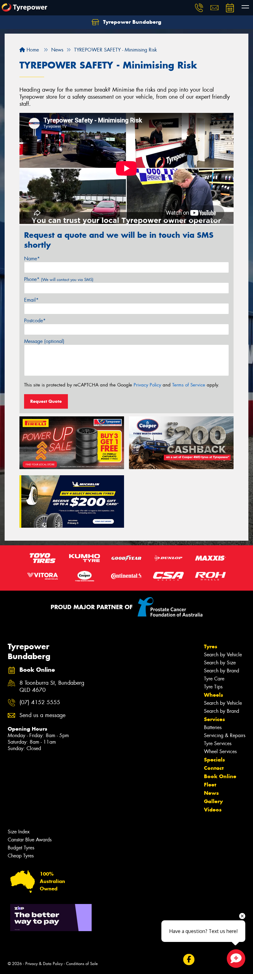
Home (32, 50)
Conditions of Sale (82, 963)
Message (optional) (44, 341)
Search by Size (220, 662)
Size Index (19, 831)
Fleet (210, 784)
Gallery (213, 801)
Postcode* (35, 320)
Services (214, 719)
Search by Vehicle (223, 654)
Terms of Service (188, 385)
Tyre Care (214, 678)
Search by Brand (221, 670)
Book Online (220, 776)
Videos (213, 809)
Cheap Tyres (21, 855)
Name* (32, 258)
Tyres (210, 646)
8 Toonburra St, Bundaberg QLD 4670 (51, 686)
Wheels (213, 694)
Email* (31, 300)
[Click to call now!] (199, 7)
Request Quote (46, 401)
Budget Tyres (21, 847)
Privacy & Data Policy (44, 963)
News (211, 793)
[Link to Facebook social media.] (188, 959)
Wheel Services (220, 751)
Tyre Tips (213, 686)
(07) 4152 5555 (39, 702)
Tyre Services (217, 743)
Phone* (58, 279)
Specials (214, 759)
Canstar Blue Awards (30, 839)
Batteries (213, 727)
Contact (214, 768)
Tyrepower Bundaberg (131, 22)
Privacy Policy (147, 385)
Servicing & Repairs (224, 735)
